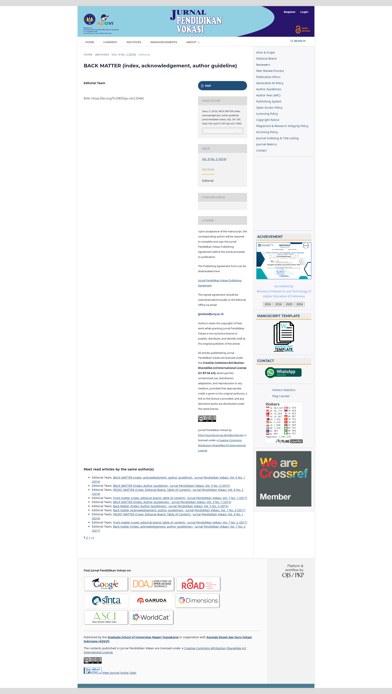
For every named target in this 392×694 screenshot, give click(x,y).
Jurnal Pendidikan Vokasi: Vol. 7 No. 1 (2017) (217, 498)
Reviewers (263, 65)
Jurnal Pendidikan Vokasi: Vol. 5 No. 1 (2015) (201, 502)
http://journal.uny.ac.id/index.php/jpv (221, 435)
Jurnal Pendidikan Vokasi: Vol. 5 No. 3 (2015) (200, 486)
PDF (207, 85)
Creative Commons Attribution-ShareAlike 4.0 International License (222, 445)
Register (290, 11)
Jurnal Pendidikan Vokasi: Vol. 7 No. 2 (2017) (217, 522)
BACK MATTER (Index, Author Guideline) (140, 486)
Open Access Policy (269, 107)
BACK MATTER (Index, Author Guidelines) (141, 502)
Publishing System (269, 101)
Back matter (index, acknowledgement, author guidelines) (153, 526)
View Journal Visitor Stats (119, 673)
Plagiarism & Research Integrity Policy (282, 126)
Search (299, 40)
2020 (289, 304)
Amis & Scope (265, 52)
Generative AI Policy (269, 83)
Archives (133, 42)
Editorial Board (266, 58)
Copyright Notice (267, 120)
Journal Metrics (266, 144)
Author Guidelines (268, 89)
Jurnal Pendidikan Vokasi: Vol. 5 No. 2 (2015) (198, 506)
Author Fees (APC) (268, 95)
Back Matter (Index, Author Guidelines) (140, 506)
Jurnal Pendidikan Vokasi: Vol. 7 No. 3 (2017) (215, 510)
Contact (261, 150)
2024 (299, 304)
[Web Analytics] (93, 673)
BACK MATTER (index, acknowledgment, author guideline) (153, 477)
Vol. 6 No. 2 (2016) (123, 54)
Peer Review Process (270, 71)
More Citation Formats (220, 131)
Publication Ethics (268, 77)
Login (304, 11)
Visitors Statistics (283, 390)
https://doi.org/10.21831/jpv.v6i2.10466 (117, 98)
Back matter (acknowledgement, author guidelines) (148, 510)
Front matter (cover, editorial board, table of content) (149, 498)
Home (89, 42)
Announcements (163, 42)
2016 (268, 304)
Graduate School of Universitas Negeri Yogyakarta (143, 637)
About (191, 42)
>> (92, 537)
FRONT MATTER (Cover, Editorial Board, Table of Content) (152, 490)
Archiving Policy (267, 132)
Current (110, 42)
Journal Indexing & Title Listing (277, 138)
